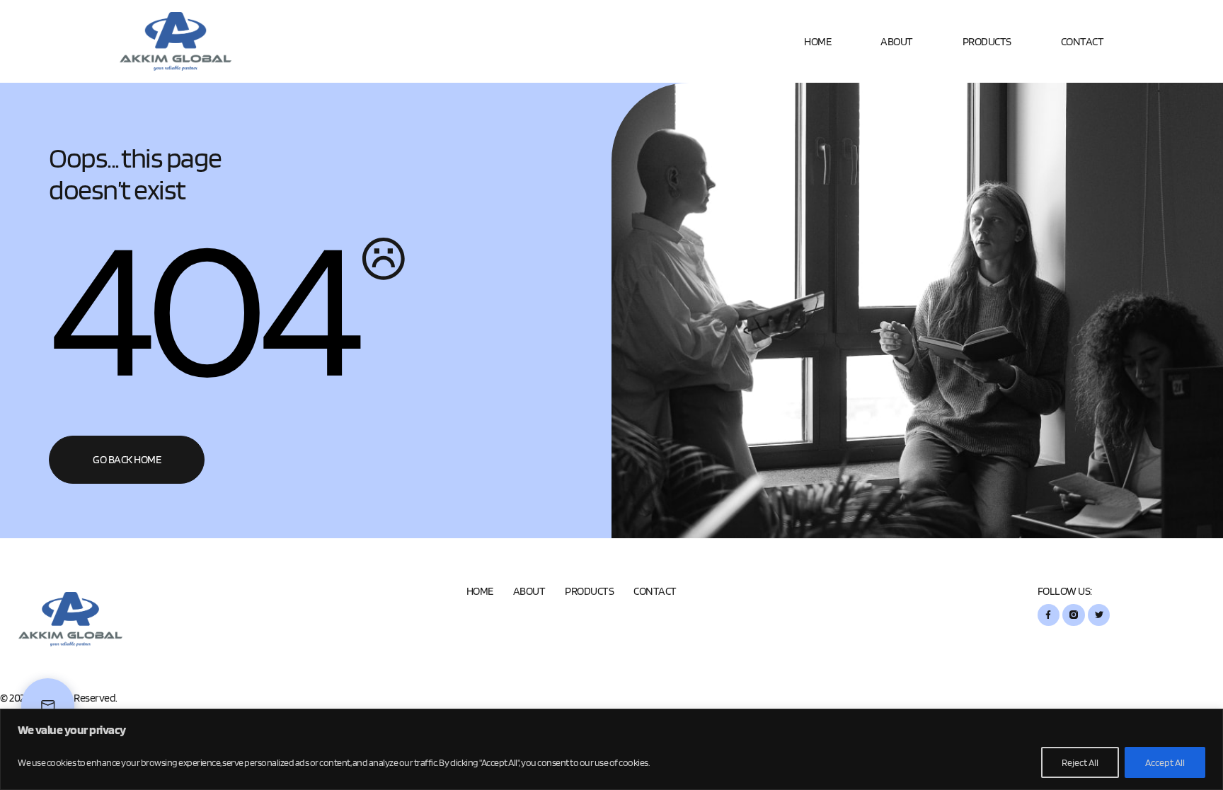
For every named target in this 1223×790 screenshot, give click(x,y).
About (896, 41)
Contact (1082, 41)
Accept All (1165, 762)
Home (817, 41)
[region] (611, 749)
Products (987, 41)
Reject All (1080, 762)
